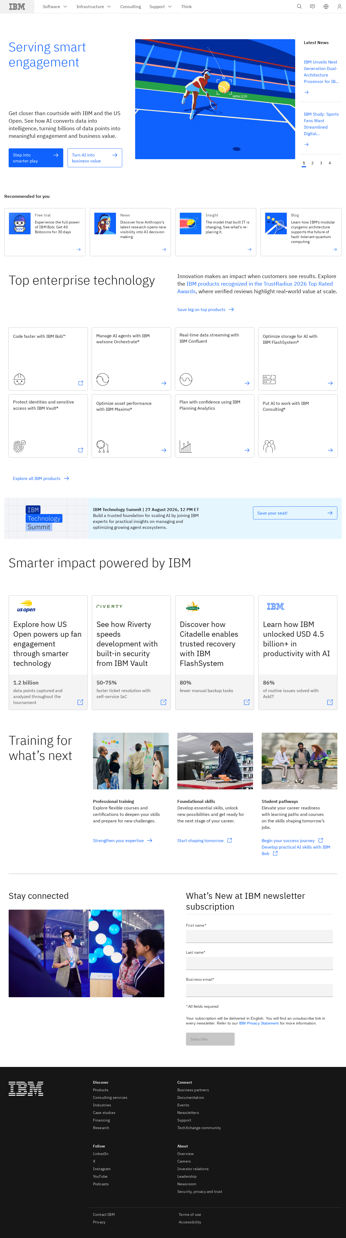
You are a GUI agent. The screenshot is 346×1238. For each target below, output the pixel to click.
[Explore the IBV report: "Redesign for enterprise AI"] (143, 249)
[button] (326, 6)
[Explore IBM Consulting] (330, 450)
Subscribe (199, 1039)
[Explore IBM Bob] (80, 383)
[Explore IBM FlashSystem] (330, 383)
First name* (196, 925)
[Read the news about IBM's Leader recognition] (314, 249)
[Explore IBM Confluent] (247, 383)
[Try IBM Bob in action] (58, 249)
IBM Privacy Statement (259, 1023)
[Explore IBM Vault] (80, 450)
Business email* (200, 979)
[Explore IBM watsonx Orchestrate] (164, 383)
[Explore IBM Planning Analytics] (247, 450)
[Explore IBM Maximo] (164, 450)
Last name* (195, 952)
